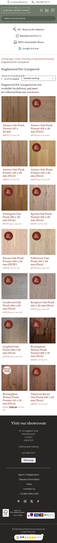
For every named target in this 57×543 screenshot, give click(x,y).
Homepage (7, 59)
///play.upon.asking (28, 447)
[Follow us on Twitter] (31, 501)
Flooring (27, 59)
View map (28, 460)
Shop (18, 59)
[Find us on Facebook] (38, 501)
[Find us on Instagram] (25, 501)
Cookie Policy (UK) (29, 494)
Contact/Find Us (18, 2)
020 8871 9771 (42, 2)
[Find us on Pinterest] (18, 501)
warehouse (32, 92)
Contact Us (29, 489)
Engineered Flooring (43, 59)
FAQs (29, 484)
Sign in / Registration (28, 475)
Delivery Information (29, 479)
